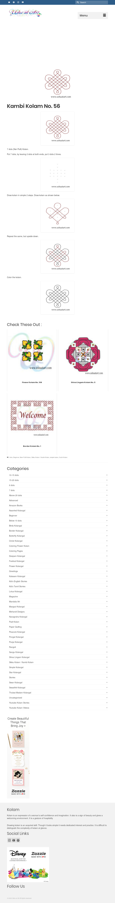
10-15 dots (14, 475)
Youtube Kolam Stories (19, 702)
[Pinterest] (18, 840)
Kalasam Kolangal (17, 576)
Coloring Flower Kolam (19, 545)
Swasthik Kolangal (17, 687)
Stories (12, 677)
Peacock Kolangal (17, 631)
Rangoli (12, 647)
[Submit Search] (77, 2)
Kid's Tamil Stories (17, 586)
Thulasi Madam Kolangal (20, 692)
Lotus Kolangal (15, 591)
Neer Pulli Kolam (25, 457)
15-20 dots (14, 480)
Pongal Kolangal (16, 636)
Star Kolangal (15, 672)
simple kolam (54, 457)
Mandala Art (14, 601)
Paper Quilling (15, 626)
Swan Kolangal (15, 682)
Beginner (16, 457)
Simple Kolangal (16, 667)
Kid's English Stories (18, 581)
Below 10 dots (15, 520)
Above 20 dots (15, 495)
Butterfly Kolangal (17, 535)
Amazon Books (15, 505)
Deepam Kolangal (17, 556)
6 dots (12, 485)
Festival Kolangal (16, 561)
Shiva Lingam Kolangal (19, 657)
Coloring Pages (16, 550)
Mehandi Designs (17, 611)
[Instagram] (9, 840)
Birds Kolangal (15, 525)
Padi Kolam (14, 621)
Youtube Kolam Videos (19, 707)
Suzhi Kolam (63, 457)
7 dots (10, 457)
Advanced (13, 500)
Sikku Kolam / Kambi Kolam (40, 457)
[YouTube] (14, 840)
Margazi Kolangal (17, 606)
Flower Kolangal (16, 566)
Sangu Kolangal (16, 652)
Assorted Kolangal (17, 510)
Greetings (13, 571)
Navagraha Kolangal (18, 616)
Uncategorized (15, 697)
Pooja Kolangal (15, 642)
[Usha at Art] (58, 12)
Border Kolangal (16, 530)
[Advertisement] (57, 40)
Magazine (13, 596)
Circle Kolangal (15, 540)
